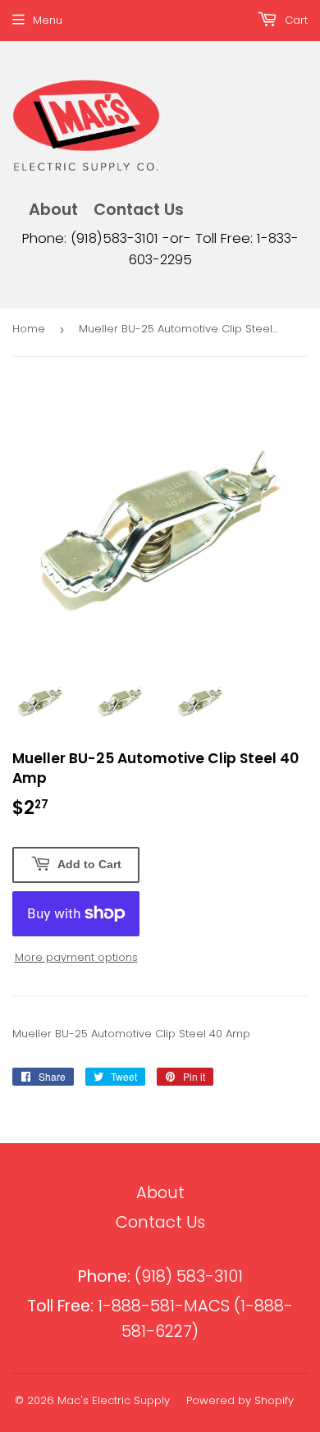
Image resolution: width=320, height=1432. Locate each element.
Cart (294, 20)
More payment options (76, 957)
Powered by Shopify (240, 1400)
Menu (47, 20)
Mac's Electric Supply (113, 1400)
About (53, 210)
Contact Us (139, 210)
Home (28, 328)
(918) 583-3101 (160, 1276)
